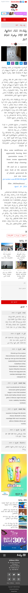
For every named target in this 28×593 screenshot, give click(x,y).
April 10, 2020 (20, 186)
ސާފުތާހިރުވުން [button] (10, 236)
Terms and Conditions (14, 589)
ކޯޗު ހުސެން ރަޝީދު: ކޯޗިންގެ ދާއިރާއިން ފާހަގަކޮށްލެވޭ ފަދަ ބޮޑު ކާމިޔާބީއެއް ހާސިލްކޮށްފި (10, 505)
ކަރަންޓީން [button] (24, 236)
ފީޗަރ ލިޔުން (22, 25)
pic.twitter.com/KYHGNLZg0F (15, 179)
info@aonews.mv (15, 567)
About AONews (10, 583)
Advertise (18, 583)
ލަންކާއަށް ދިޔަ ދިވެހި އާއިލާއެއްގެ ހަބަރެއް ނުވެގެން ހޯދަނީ (7, 274)
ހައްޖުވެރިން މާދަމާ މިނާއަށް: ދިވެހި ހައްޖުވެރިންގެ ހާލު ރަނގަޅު (7, 256)
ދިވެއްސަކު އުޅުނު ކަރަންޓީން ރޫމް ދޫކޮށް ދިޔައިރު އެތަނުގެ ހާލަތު (15, 35)
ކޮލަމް (17, 25)
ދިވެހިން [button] (17, 236)
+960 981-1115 (15, 569)
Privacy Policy (14, 591)
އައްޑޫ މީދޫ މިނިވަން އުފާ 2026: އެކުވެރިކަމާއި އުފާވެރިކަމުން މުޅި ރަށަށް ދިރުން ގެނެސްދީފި (10, 525)
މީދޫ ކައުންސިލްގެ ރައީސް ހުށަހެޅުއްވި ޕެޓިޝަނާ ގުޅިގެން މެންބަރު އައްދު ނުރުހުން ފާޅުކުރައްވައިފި (9, 511)
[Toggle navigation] (4, 20)
